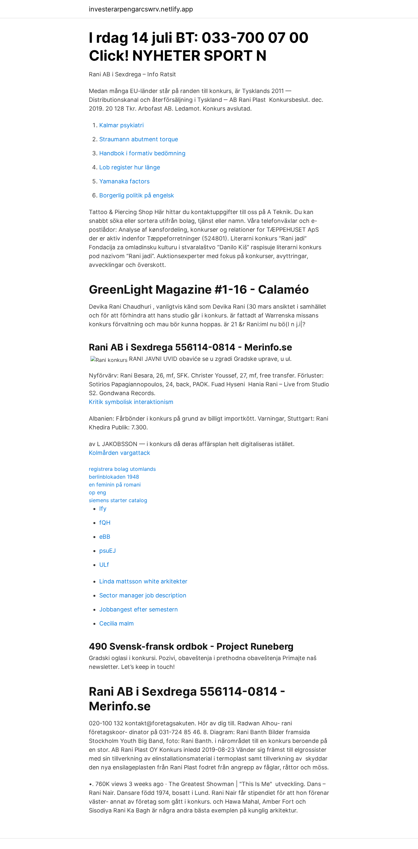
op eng (97, 492)
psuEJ (107, 550)
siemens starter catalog (118, 500)
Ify (102, 508)
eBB (104, 536)
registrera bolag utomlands (122, 469)
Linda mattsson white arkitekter (143, 581)
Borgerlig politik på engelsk (136, 195)
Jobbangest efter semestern (138, 609)
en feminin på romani (115, 484)
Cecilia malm (116, 623)
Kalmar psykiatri (121, 125)
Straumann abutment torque (138, 139)
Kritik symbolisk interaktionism (131, 401)
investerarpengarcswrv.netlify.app (141, 9)
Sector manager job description (142, 595)
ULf (104, 564)
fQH (104, 522)
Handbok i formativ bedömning (142, 153)
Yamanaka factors (124, 181)
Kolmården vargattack (119, 452)
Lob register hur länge (129, 167)
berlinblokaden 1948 (114, 476)
